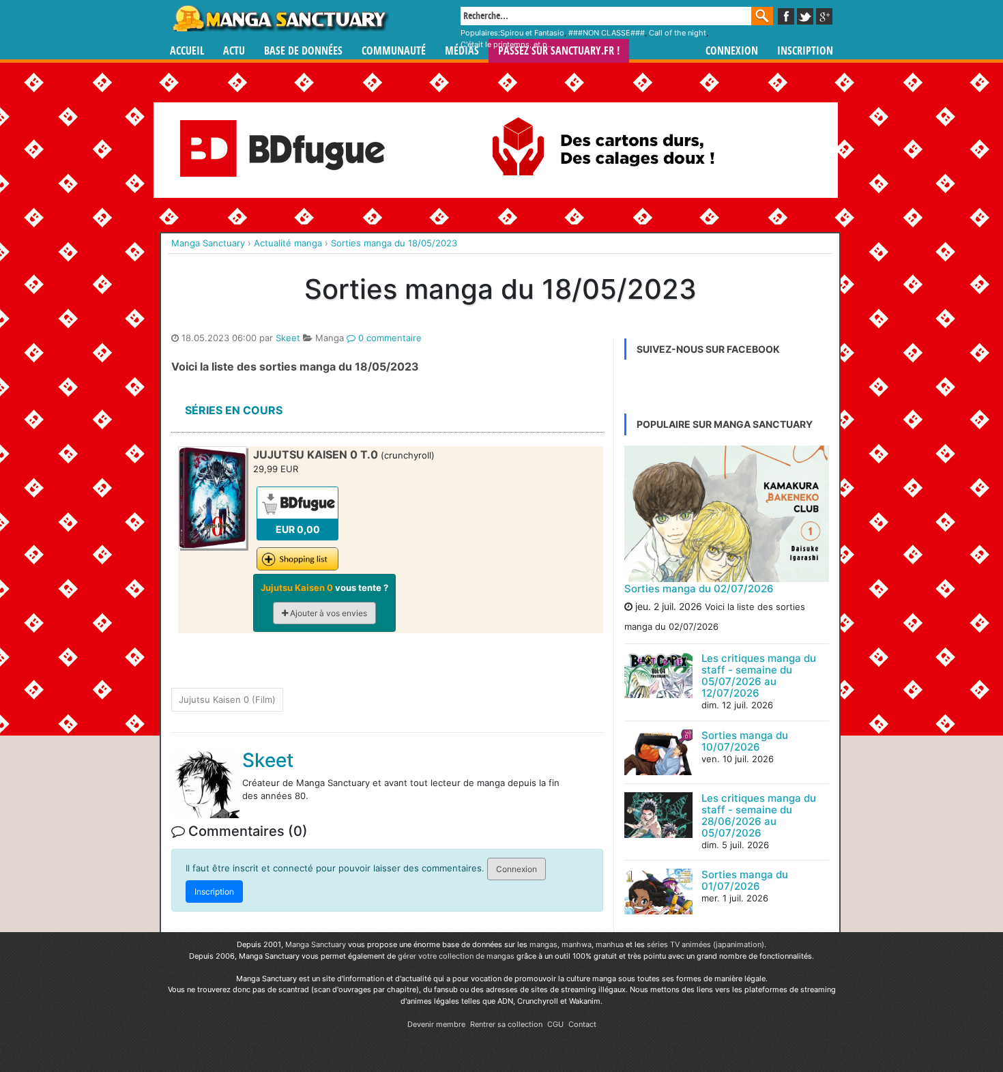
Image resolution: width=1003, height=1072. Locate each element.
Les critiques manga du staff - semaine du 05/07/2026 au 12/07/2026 (758, 675)
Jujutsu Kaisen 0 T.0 (315, 454)
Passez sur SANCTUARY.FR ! (559, 50)
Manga (279, 18)
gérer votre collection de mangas (456, 956)
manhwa (577, 944)
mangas (543, 944)
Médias (462, 50)
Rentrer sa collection (506, 1024)
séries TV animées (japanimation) (705, 944)
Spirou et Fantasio (532, 33)
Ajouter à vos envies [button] (327, 613)
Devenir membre (436, 1024)
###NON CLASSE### (606, 33)
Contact (582, 1024)
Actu (234, 50)
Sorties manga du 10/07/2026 (744, 741)
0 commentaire (388, 337)
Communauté (394, 50)
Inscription (805, 50)
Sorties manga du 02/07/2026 (699, 588)
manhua (610, 944)
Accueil (187, 50)
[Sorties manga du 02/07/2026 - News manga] (726, 514)
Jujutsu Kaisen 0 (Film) (227, 699)
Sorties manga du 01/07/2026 (744, 880)
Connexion (732, 50)
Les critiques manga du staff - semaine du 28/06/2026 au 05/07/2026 (758, 815)
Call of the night (677, 33)
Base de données (303, 50)
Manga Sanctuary (315, 944)
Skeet (288, 337)
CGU (555, 1024)
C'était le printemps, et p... (507, 44)
